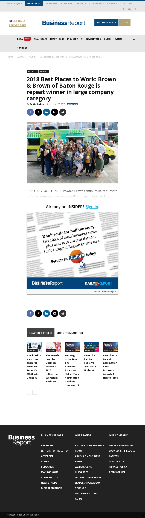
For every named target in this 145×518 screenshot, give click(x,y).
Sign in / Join (14, 3)
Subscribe (66, 3)
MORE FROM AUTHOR (70, 333)
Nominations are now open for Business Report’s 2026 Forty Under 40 (34, 366)
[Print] (62, 112)
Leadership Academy (87, 482)
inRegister (81, 472)
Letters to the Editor (55, 450)
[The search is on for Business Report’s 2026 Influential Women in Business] (53, 347)
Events (118, 39)
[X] (135, 9)
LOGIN (125, 22)
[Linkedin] (129, 9)
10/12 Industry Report (89, 477)
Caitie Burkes (37, 104)
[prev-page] (29, 392)
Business (21, 56)
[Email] (54, 112)
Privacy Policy (118, 466)
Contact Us (83, 3)
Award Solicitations (119, 3)
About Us (47, 445)
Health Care (57, 39)
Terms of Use (117, 472)
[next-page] (34, 392)
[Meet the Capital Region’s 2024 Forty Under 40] (91, 347)
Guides (108, 39)
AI (82, 39)
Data (23, 38)
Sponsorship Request (123, 450)
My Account (34, 3)
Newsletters (93, 39)
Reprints (98, 3)
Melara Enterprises (121, 445)
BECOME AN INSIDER (106, 22)
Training (22, 47)
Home (10, 56)
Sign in (92, 206)
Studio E (80, 488)
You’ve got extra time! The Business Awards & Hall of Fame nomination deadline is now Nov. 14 (72, 370)
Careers (114, 456)
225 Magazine (83, 466)
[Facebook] (123, 9)
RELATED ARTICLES (40, 333)
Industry (72, 39)
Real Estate (40, 39)
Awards (32, 56)
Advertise (51, 3)
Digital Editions (51, 488)
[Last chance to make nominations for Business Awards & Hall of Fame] (110, 347)
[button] (133, 39)
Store (45, 461)
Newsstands (49, 482)
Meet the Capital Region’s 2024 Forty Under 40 (90, 363)
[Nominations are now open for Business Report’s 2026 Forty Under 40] (34, 347)
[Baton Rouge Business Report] (64, 23)
